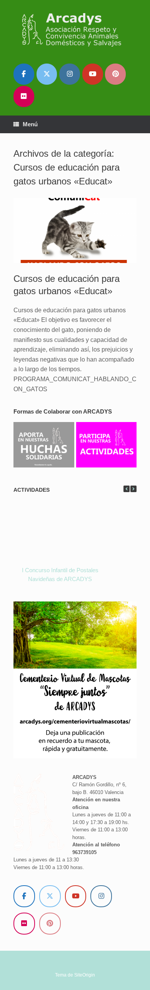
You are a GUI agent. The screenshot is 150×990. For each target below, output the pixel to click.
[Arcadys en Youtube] (92, 74)
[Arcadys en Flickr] (23, 96)
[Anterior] (126, 489)
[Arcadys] (75, 29)
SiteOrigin (84, 975)
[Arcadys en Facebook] (23, 74)
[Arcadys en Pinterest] (115, 74)
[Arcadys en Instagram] (69, 74)
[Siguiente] (133, 489)
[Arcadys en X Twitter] (47, 74)
